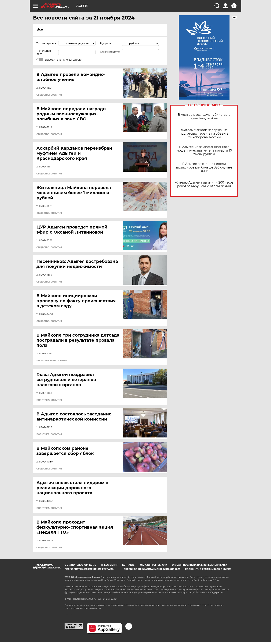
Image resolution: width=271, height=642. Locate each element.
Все (39, 29)
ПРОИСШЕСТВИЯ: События (52, 361)
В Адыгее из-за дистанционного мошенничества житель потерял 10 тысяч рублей (204, 150)
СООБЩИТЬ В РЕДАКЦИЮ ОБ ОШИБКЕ (208, 569)
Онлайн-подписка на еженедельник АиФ (199, 565)
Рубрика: (106, 43)
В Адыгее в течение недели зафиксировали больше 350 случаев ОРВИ (204, 167)
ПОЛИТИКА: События (49, 400)
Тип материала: (46, 43)
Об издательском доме (80, 565)
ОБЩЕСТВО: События (49, 95)
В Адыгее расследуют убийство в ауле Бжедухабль (204, 116)
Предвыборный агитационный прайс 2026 (152, 569)
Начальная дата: (43, 52)
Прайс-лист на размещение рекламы (89, 569)
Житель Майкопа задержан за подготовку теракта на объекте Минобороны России (204, 133)
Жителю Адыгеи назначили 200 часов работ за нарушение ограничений (204, 184)
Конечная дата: (110, 51)
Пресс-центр (109, 565)
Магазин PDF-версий (153, 565)
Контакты (128, 565)
